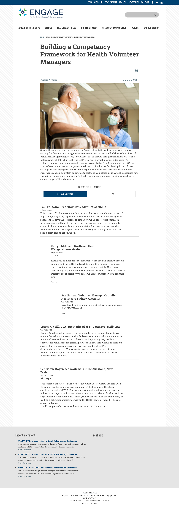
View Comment (25, 449)
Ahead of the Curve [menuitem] (29, 27)
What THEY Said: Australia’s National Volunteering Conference (47, 441)
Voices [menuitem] (135, 27)
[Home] (41, 13)
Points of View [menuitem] (89, 27)
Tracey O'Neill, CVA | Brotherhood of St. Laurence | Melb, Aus (80, 326)
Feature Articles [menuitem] (66, 27)
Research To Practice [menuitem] (114, 27)
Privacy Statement (89, 492)
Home (42, 37)
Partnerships (133, 2)
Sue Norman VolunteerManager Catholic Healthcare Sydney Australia (88, 297)
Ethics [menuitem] (48, 27)
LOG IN (114, 194)
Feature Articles (48, 79)
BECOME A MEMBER (65, 194)
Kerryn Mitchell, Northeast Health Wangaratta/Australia (74, 247)
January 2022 (130, 80)
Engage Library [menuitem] (152, 27)
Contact (145, 2)
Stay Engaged (111, 2)
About (122, 2)
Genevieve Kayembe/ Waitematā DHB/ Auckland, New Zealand (76, 370)
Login (89, 2)
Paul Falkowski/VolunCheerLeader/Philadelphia (73, 207)
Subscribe (98, 2)
